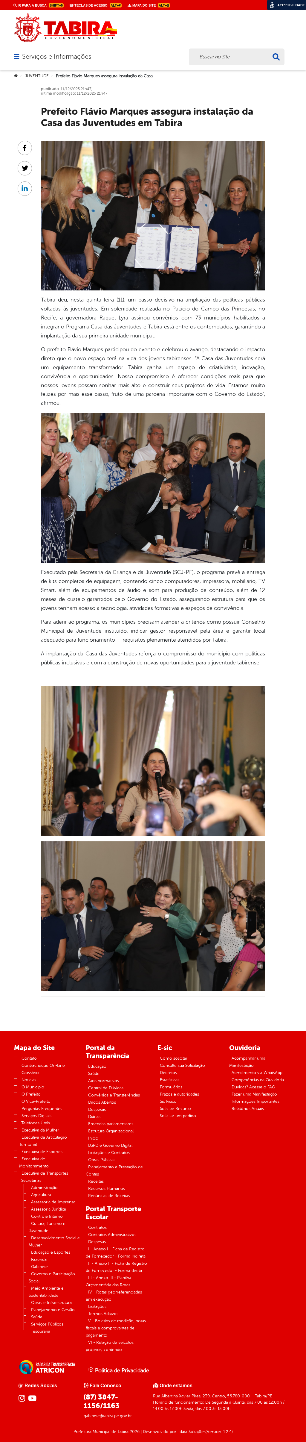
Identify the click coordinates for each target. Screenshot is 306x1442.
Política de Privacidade (121, 1370)
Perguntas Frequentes (42, 1108)
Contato (29, 1058)
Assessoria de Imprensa (53, 1202)
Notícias (29, 1080)
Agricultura (41, 1195)
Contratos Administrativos (112, 1234)
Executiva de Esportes (42, 1151)
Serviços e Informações (56, 56)
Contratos (97, 1227)
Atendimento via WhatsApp (257, 1072)
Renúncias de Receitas (109, 1195)
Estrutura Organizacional (111, 1131)
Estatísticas (169, 1080)
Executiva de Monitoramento (34, 1162)
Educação (97, 1066)
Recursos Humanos (106, 1188)
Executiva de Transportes (45, 1173)
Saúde (36, 1317)
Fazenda (39, 1259)
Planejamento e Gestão (53, 1310)
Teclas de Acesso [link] (97, 5)
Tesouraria (40, 1331)
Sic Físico (168, 1101)
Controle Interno (47, 1216)
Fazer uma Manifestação (254, 1094)
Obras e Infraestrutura (51, 1302)
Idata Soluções (192, 1431)
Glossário (30, 1072)
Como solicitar (173, 1058)
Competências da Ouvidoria (258, 1080)
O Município (33, 1087)
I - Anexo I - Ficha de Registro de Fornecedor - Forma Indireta (116, 1252)
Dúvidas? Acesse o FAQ (253, 1087)
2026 (134, 1431)
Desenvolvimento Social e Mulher (54, 1241)
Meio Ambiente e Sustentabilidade (46, 1292)
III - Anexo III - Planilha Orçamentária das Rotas (108, 1281)
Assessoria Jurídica (48, 1209)
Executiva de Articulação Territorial (43, 1141)
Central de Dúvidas (105, 1088)
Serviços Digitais (36, 1116)
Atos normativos (103, 1081)
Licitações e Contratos (109, 1152)
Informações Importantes (255, 1101)
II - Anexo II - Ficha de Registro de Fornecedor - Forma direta (116, 1267)
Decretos (168, 1072)
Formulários (171, 1087)
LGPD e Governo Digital (110, 1145)
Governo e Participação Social (52, 1277)
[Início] (16, 76)
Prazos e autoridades (179, 1094)
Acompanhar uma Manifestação (247, 1062)
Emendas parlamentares (110, 1124)
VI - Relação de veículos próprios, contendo (110, 1346)
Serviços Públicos (47, 1324)
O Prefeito (31, 1094)
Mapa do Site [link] (150, 5)
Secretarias (31, 1180)
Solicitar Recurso (175, 1108)
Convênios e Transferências (114, 1095)
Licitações (97, 1306)
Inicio (93, 1138)
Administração (44, 1187)
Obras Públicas (101, 1160)
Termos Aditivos (103, 1313)
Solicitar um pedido (178, 1116)
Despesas (97, 1109)
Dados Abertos (102, 1102)
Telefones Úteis (35, 1123)
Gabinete (39, 1266)
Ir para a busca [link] (40, 5)
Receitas (96, 1181)
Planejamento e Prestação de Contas (114, 1170)
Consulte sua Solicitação (182, 1065)
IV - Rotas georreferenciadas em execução (114, 1296)
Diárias (94, 1116)
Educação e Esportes (50, 1252)
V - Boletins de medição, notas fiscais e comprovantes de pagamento (116, 1328)
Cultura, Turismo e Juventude (47, 1227)
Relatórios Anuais (248, 1108)
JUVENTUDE (37, 76)
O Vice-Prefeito (36, 1101)
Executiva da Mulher (40, 1130)
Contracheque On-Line (43, 1065)
